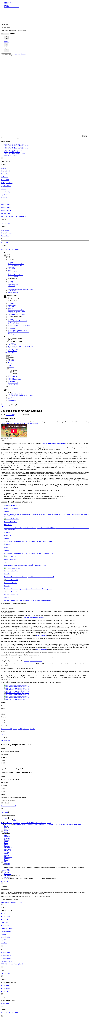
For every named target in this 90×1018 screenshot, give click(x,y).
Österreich (7, 847)
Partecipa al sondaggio (15, 902)
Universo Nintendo (13, 276)
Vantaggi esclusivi (13, 349)
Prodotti (10, 364)
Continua (7, 870)
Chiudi (2, 870)
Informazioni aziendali (27, 823)
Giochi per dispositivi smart (15, 275)
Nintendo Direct (12, 376)
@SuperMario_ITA (6, 213)
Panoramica (7, 2)
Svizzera (6, 872)
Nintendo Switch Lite (14, 324)
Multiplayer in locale (23, 729)
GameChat (11, 306)
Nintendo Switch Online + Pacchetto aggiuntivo (21, 346)
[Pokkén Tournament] (10, 556)
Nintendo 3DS (5, 180)
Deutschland (7, 829)
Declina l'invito (5, 902)
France (6, 832)
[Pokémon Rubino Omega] (12, 505)
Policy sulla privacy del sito (43, 823)
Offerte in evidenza (13, 284)
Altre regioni (7, 877)
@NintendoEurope (6, 210)
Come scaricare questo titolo (8, 806)
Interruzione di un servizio (32, 824)
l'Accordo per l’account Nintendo (34, 617)
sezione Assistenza (41, 635)
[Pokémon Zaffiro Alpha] (11, 519)
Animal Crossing (5, 192)
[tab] (45, 820)
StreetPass (32, 729)
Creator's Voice (12, 381)
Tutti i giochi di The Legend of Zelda (14, 153)
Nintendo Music (12, 351)
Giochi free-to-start (13, 272)
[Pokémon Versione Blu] (11, 580)
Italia (5, 835)
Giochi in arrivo (12, 268)
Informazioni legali (19, 824)
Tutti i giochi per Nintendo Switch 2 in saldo (16, 145)
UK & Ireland (8, 857)
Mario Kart (4, 197)
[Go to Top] (45, 403)
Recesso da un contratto (46, 824)
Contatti (79, 824)
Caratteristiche (12, 305)
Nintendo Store (5, 174)
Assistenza (17, 823)
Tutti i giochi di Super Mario (12, 152)
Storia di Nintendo (13, 335)
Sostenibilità (56, 824)
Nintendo (3, 168)
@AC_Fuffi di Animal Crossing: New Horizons (14, 216)
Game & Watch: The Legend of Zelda (18, 332)
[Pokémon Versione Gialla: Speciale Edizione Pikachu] (12, 592)
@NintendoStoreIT (6, 207)
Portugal (6, 850)
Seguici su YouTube (6, 223)
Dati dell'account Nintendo (11, 7)
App (9, 362)
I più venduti (11, 286)
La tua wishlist (12, 290)
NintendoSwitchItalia (6, 233)
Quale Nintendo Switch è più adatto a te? (19, 325)
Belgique (6, 838)
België (6, 826)
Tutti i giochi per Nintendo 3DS (13, 150)
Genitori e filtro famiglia (7, 823)
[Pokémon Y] (8, 544)
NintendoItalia (5, 230)
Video (9, 365)
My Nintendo (11, 397)
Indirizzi (6, 5)
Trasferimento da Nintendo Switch (17, 314)
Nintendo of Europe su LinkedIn (10, 249)
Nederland (7, 863)
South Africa (7, 849)
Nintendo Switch (5, 171)
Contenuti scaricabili (6, 729)
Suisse (6, 853)
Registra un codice (13, 292)
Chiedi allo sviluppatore (14, 379)
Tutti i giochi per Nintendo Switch (13, 147)
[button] (46, 254)
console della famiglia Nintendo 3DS (54, 443)
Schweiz (6, 869)
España (6, 830)
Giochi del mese (12, 283)
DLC (9, 273)
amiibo (10, 333)
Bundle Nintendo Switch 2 (15, 313)
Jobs (9, 398)
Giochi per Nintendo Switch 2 (16, 264)
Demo (9, 270)
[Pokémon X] (8, 532)
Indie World (11, 378)
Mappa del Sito (12, 400)
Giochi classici (12, 347)
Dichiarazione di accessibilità (69, 824)
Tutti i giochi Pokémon (10, 155)
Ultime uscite (11, 267)
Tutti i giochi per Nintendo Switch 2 (14, 144)
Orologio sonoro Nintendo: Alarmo (17, 330)
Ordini (6, 3)
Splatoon (3, 189)
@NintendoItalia (5, 204)
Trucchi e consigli (13, 383)
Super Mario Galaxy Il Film (15, 394)
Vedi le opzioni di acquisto (19, 54)
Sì (7, 881)
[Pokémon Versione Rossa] (12, 568)
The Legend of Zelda (6, 183)
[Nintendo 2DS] (5, 740)
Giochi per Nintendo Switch (15, 265)
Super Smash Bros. (6, 186)
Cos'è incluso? (12, 344)
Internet (15, 729)
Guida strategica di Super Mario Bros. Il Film (20, 395)
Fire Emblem (4, 177)
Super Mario (4, 194)
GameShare (11, 308)
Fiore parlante (11, 328)
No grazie (4, 881)
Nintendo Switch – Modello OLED (17, 321)
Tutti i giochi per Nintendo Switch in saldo (16, 148)
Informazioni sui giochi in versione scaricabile (20, 289)
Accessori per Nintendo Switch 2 (17, 311)
